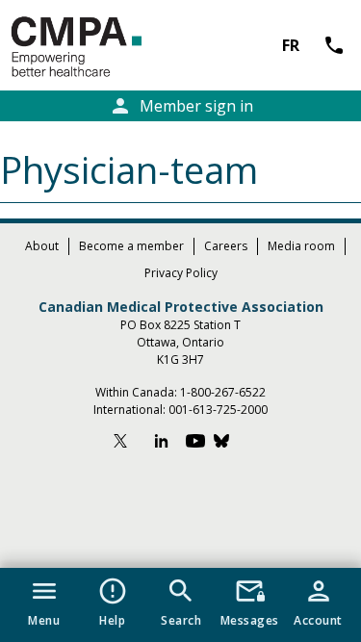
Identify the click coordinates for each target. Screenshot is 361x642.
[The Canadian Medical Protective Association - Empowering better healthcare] (108, 47)
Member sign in (181, 105)
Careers (225, 246)
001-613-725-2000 (218, 409)
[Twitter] (129, 443)
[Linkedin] (161, 443)
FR (290, 45)
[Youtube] (195, 443)
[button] (44, 598)
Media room (301, 246)
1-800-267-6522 (223, 392)
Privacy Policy (181, 273)
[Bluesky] (231, 443)
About (42, 246)
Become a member (131, 246)
